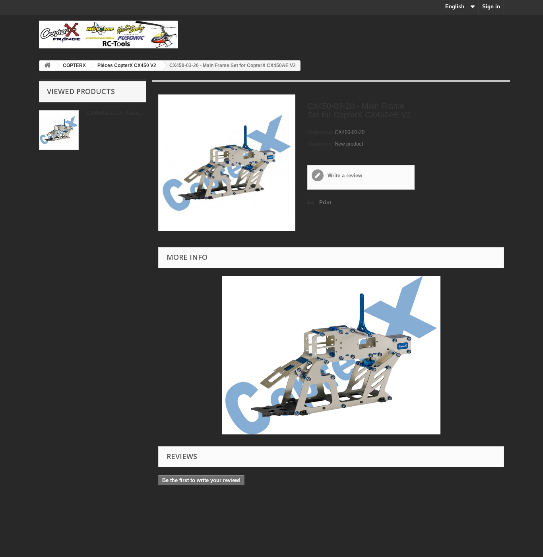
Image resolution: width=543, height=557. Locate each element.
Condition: (320, 144)
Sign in (491, 7)
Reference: (320, 132)
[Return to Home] (47, 66)
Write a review (344, 176)
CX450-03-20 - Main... (115, 112)
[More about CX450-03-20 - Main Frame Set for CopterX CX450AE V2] (59, 130)
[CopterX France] (112, 34)
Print (325, 203)
